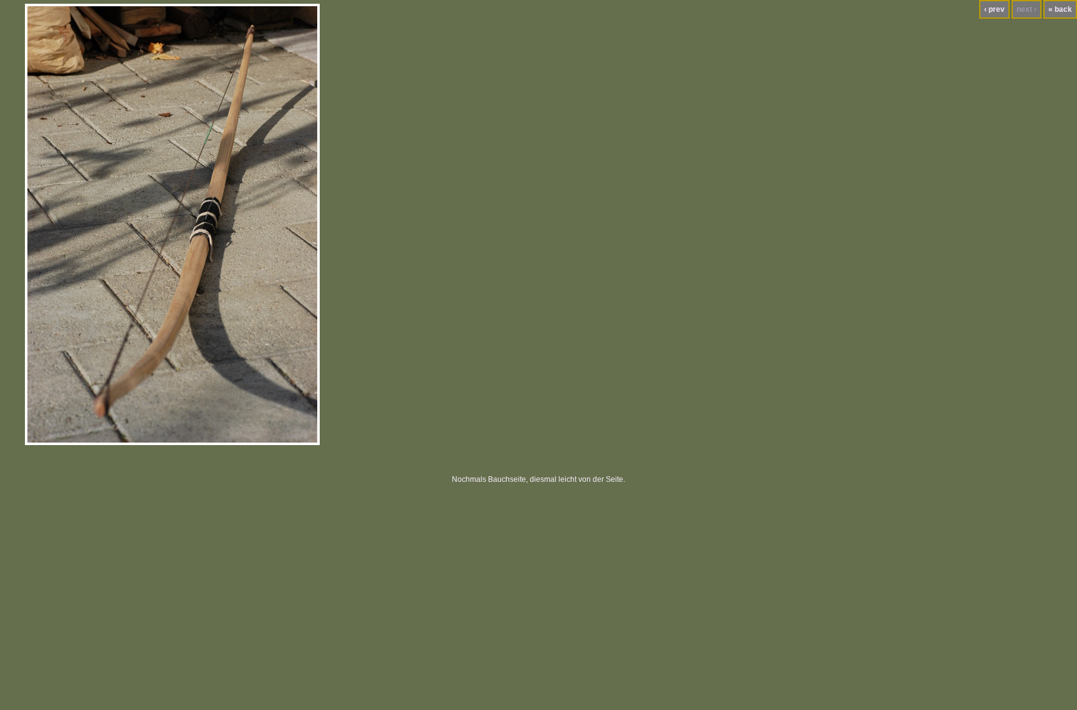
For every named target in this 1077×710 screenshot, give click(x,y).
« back (1060, 9)
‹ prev (994, 9)
